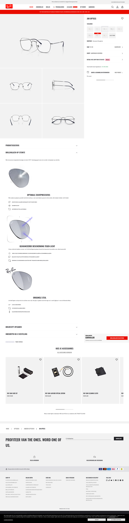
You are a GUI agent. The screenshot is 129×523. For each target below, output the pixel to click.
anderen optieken (29, 429)
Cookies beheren (8, 519)
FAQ (87, 489)
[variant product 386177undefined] (119, 29)
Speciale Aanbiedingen (12, 497)
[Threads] (118, 480)
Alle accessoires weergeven (64, 352)
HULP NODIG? (118, 72)
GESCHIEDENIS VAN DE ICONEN (53, 480)
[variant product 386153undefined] (90, 29)
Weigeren (97, 519)
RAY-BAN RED (49, 482)
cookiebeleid (112, 516)
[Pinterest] (122, 480)
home (7, 429)
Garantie (28, 492)
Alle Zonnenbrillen (11, 482)
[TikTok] (109, 480)
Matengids (29, 482)
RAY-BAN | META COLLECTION (13, 494)
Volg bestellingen (91, 482)
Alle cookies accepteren (116, 519)
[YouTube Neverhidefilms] (111, 480)
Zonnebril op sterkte (12, 487)
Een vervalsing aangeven (93, 496)
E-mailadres (69, 438)
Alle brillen (9, 485)
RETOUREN (28, 497)
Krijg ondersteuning (92, 480)
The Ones (48, 485)
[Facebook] (116, 480)
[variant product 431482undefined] (90, 35)
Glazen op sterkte (31, 487)
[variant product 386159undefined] (97, 29)
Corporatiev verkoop (32, 485)
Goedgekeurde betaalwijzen (34, 489)
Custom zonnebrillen (12, 480)
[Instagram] (107, 480)
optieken (16, 429)
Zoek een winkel (70, 480)
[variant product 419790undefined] (105, 35)
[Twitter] (113, 480)
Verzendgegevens (31, 494)
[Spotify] (120, 480)
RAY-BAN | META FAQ (91, 491)
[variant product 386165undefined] (105, 29)
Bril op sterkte (10, 489)
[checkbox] (122, 18)
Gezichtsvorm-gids (31, 480)
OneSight (48, 487)
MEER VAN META (90, 493)
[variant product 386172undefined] (112, 29)
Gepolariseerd (10, 492)
